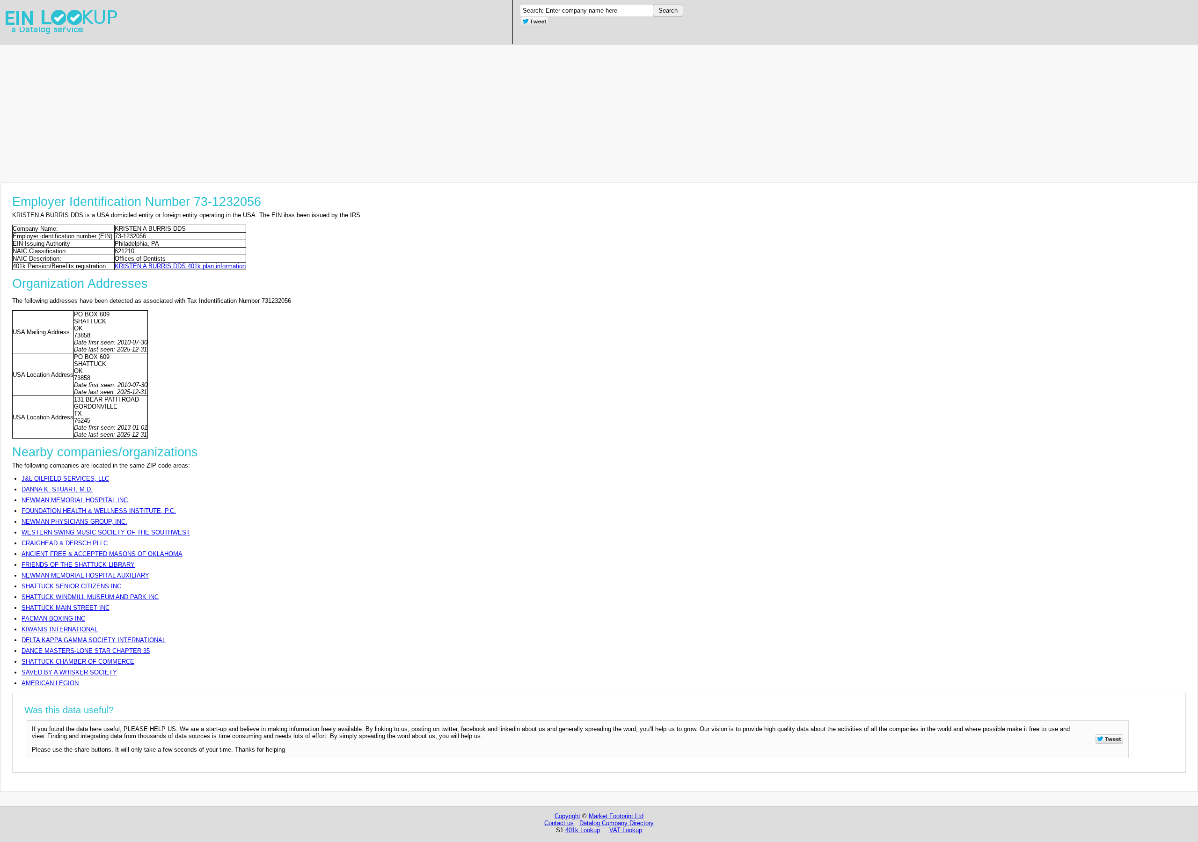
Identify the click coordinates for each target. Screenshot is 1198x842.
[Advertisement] (281, 110)
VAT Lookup (625, 830)
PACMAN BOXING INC (53, 618)
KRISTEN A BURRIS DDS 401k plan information (180, 266)
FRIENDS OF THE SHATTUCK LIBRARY (78, 564)
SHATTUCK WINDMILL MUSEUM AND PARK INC (90, 596)
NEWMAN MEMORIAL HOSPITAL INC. (76, 500)
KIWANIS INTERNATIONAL (60, 629)
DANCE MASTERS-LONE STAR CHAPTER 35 (86, 650)
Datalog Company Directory (616, 823)
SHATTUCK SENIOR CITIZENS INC (71, 586)
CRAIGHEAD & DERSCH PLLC (65, 543)
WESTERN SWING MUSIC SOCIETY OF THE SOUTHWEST (106, 532)
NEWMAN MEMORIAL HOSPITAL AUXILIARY (85, 575)
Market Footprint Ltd (616, 816)
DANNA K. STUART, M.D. (57, 489)
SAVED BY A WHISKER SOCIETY (69, 672)
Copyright (567, 816)
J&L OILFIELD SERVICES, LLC (65, 478)
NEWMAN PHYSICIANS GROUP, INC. (74, 521)
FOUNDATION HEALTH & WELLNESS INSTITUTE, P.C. (99, 510)
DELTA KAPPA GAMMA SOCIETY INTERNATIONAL (94, 640)
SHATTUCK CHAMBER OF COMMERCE (78, 661)
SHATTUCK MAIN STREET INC (66, 607)
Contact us (559, 823)
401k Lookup (582, 830)
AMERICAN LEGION (50, 683)
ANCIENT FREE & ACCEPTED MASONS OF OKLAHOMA (102, 553)
